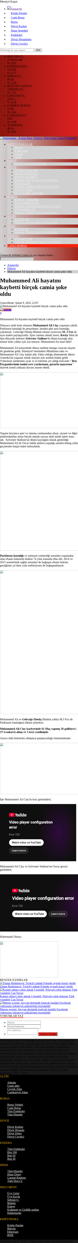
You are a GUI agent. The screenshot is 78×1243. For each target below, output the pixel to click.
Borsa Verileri (15, 1104)
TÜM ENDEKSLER (27, 203)
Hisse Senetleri (19, 30)
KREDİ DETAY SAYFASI (31, 163)
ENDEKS (13, 235)
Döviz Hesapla (15, 1130)
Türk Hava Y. (15, 1181)
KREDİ (11, 160)
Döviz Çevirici (19, 43)
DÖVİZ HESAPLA (26, 173)
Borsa (14, 21)
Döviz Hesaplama (21, 39)
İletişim (11, 1203)
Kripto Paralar (19, 13)
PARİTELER (22, 183)
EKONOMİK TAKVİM (29, 193)
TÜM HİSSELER (25, 209)
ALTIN (11, 216)
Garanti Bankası (16, 1177)
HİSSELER (21, 229)
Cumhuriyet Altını (17, 1092)
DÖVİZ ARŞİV (24, 190)
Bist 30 (11, 1158)
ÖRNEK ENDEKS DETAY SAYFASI (37, 206)
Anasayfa (16, 8)
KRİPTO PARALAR (19, 144)
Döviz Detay (14, 1133)
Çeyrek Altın (14, 1089)
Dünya (11, 268)
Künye (11, 1206)
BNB (10, 1235)
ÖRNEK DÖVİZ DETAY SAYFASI (36, 180)
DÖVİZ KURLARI (26, 170)
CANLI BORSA (17, 245)
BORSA (12, 196)
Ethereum (12, 1231)
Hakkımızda (14, 1212)
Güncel (19, 154)
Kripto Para (21, 150)
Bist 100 (12, 1152)
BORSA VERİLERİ (26, 199)
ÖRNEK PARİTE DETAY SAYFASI (37, 186)
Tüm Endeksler (16, 1111)
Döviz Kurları (19, 26)
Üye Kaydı (13, 1196)
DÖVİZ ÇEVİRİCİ (26, 177)
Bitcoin (19, 147)
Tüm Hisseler (15, 1114)
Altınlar (11, 1082)
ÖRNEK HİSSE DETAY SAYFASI (36, 212)
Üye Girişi (13, 1193)
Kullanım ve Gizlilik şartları (23, 1209)
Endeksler (16, 35)
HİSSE (11, 226)
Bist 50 (11, 1155)
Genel (18, 157)
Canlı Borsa (17, 17)
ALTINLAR (22, 219)
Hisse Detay (14, 1174)
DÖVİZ (12, 167)
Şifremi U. (13, 1199)
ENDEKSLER (23, 239)
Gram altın (13, 1085)
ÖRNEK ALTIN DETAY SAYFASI (36, 222)
